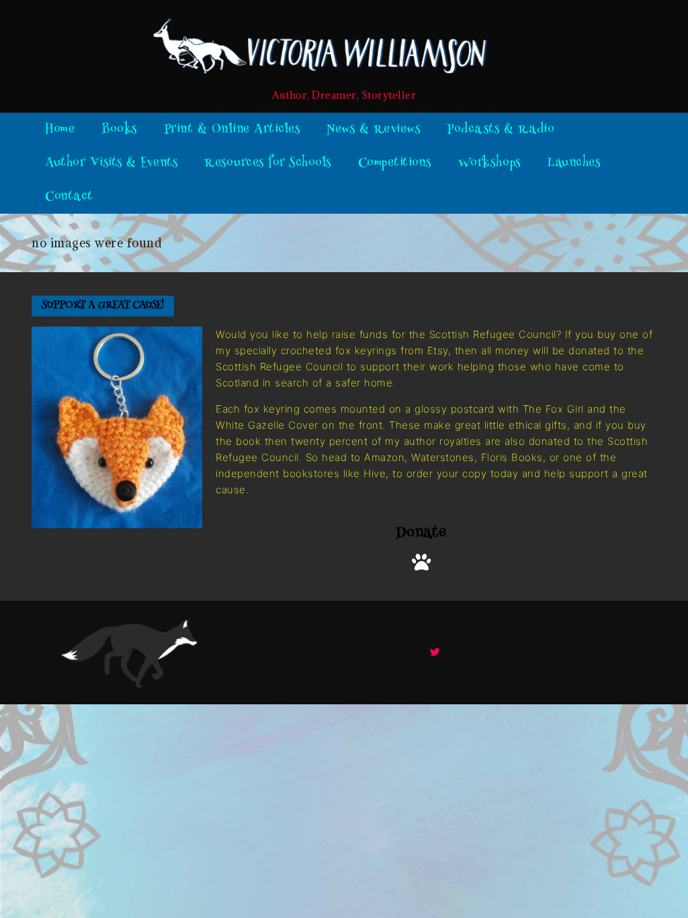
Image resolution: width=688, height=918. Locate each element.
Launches (573, 163)
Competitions (394, 163)
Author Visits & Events (111, 163)
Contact (69, 197)
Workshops (489, 163)
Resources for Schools (267, 163)
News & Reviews (373, 130)
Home (60, 130)
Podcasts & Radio (500, 130)
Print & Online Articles (232, 130)
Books (119, 130)
